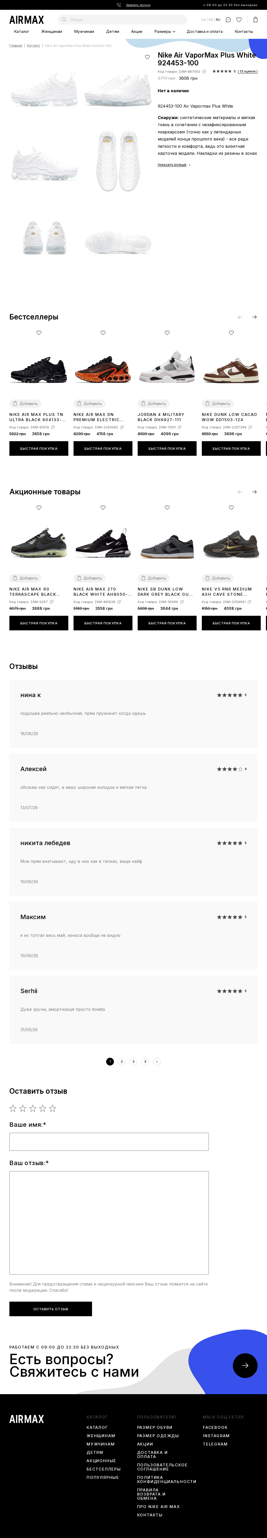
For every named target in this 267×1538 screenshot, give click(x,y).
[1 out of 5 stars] (13, 1108)
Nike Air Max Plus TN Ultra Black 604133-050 (36, 417)
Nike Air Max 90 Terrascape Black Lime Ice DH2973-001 (34, 592)
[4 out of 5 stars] (43, 1108)
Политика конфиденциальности (167, 1479)
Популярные (103, 1477)
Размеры (162, 31)
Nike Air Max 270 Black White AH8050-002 (101, 592)
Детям (112, 31)
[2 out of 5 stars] (23, 1108)
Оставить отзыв (50, 1309)
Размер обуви (155, 1427)
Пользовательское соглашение (162, 1467)
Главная (15, 45)
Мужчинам (84, 31)
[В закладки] (147, 57)
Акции (136, 31)
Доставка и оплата (205, 31)
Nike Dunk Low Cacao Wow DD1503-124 (229, 417)
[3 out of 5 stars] (33, 1108)
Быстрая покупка (39, 448)
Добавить (29, 403)
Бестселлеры (104, 1469)
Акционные (101, 1461)
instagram (216, 1436)
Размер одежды (158, 1436)
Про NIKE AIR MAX (158, 1507)
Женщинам (51, 31)
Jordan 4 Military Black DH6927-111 (161, 417)
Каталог (21, 31)
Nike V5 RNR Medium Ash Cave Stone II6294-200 (227, 592)
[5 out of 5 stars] (53, 1108)
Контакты (244, 31)
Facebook (215, 1427)
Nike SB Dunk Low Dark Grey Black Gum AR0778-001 (165, 592)
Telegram (215, 1444)
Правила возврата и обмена (151, 1494)
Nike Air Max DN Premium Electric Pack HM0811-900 (97, 417)
